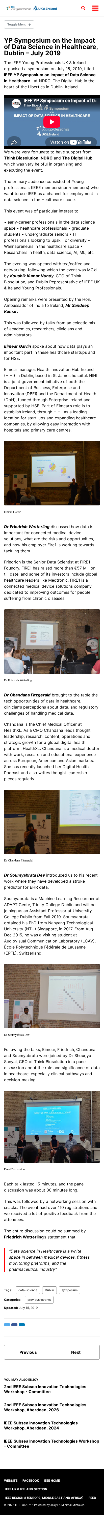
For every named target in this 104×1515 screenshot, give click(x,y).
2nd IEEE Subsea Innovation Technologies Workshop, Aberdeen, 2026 (45, 1407)
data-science (27, 1290)
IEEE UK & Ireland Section (26, 1489)
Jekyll (54, 1505)
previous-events (39, 1300)
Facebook (30, 1480)
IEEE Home (52, 1480)
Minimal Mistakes (72, 1505)
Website (10, 1480)
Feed (92, 1498)
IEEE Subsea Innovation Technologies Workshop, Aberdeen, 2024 (41, 1425)
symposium (69, 1290)
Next (76, 1352)
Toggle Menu (16, 24)
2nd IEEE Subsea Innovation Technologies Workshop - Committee (45, 1389)
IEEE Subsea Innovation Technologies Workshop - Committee (51, 1444)
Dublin (49, 1290)
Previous (28, 1352)
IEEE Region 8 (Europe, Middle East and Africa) (44, 1498)
